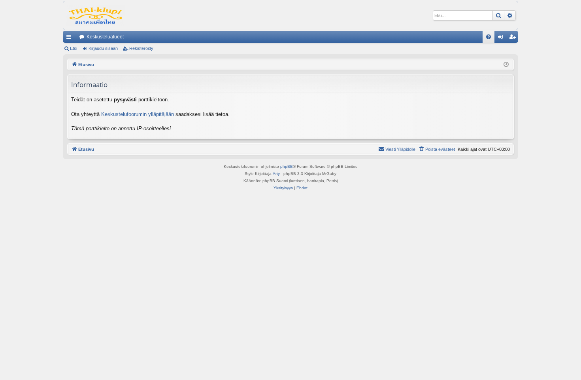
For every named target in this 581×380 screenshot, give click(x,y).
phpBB (286, 166)
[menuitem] (488, 37)
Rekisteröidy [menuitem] (514, 38)
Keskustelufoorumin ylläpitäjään (137, 114)
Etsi (73, 48)
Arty (276, 173)
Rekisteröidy (141, 48)
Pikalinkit (70, 38)
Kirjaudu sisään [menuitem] (502, 38)
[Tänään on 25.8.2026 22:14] (506, 64)
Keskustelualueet (105, 37)
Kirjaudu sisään (103, 48)
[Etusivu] (95, 15)
